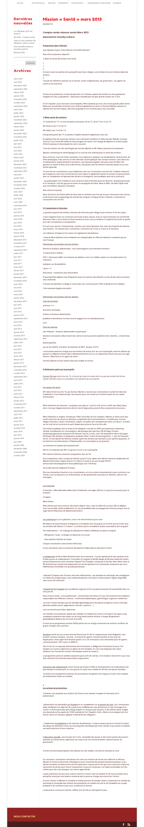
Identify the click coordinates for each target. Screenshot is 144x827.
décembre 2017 (20, 239)
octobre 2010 (19, 428)
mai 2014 (17, 325)
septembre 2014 (20, 318)
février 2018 (19, 233)
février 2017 (19, 270)
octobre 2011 (19, 407)
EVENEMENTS (63, 3)
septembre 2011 (20, 411)
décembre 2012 (20, 366)
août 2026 (18, 79)
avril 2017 (18, 263)
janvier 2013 (19, 363)
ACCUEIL (20, 3)
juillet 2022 (18, 140)
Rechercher (31, 63)
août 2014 (18, 322)
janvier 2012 (19, 400)
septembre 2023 (20, 123)
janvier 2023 (19, 130)
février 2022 (19, 157)
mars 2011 (18, 421)
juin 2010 (17, 435)
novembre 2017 (20, 243)
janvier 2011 (19, 424)
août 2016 (18, 284)
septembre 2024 (20, 106)
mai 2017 (17, 260)
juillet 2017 (18, 253)
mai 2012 (17, 387)
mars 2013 (18, 356)
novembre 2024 (20, 99)
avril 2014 (18, 328)
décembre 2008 (20, 448)
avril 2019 (18, 212)
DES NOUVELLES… (39, 3)
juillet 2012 (18, 383)
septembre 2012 (20, 376)
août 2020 (18, 191)
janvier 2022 (19, 161)
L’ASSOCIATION (77, 3)
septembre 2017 (20, 250)
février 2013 (19, 359)
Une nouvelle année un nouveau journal (23, 47)
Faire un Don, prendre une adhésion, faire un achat (25, 41)
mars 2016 (18, 294)
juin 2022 (17, 144)
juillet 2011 (18, 418)
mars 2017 (18, 267)
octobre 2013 (19, 335)
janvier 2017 (19, 274)
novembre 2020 (20, 185)
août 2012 (18, 380)
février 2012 (19, 397)
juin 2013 (17, 346)
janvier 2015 (19, 315)
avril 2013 (18, 352)
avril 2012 (18, 390)
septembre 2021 (20, 171)
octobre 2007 (19, 455)
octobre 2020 (19, 188)
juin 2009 (17, 442)
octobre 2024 (19, 102)
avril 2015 (18, 311)
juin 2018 (17, 222)
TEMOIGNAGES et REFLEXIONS (99, 3)
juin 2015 (17, 304)
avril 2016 (18, 291)
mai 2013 (17, 349)
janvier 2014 (19, 332)
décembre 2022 (20, 133)
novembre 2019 (20, 205)
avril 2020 (18, 198)
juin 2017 (17, 257)
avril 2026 (18, 82)
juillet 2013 (18, 342)
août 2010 (18, 431)
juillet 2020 (18, 195)
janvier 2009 (19, 445)
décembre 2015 (20, 301)
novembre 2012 (20, 370)
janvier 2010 (19, 438)
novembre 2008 (20, 452)
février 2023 (19, 126)
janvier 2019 (19, 215)
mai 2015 (17, 308)
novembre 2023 (20, 120)
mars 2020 (18, 202)
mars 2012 (18, 394)
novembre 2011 (20, 404)
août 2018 (18, 219)
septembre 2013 (20, 339)
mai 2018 (17, 226)
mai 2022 (17, 147)
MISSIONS (52, 3)
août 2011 (18, 414)
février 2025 (19, 92)
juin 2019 (17, 209)
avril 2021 (18, 174)
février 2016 (19, 298)
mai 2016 (17, 287)
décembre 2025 (20, 85)
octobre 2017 (19, 246)
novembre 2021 (20, 168)
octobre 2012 (19, 373)
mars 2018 (18, 229)
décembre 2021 (20, 164)
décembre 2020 (20, 181)
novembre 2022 (20, 137)
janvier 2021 (19, 178)
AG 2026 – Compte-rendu (24, 37)
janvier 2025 (19, 96)
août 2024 (18, 109)
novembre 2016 (20, 280)
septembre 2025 (20, 89)
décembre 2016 (20, 277)
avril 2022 (18, 150)
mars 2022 (18, 154)
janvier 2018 (19, 236)
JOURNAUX (117, 3)
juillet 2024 (18, 113)
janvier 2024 (19, 116)
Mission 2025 (19, 52)
